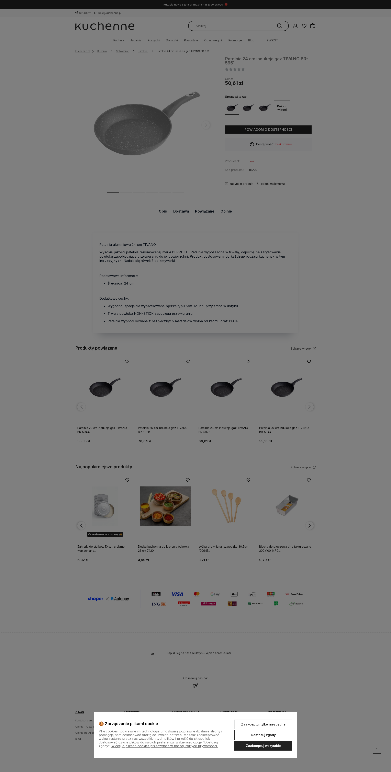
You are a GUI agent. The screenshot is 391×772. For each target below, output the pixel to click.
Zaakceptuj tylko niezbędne (263, 724)
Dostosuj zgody (263, 735)
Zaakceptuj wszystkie (263, 746)
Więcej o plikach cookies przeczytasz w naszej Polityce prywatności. (164, 746)
